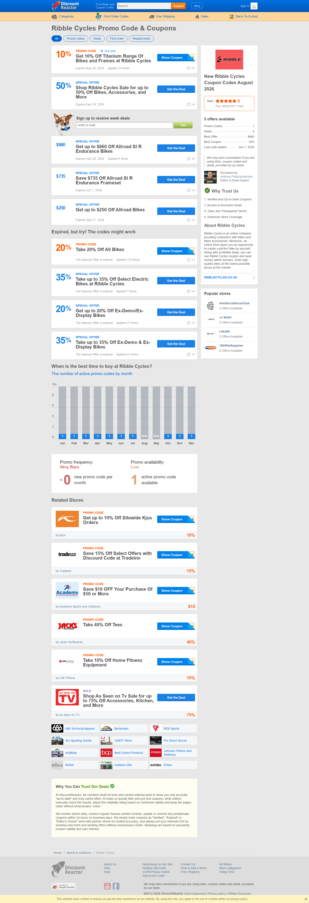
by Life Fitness (65, 678)
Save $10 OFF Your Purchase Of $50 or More (117, 591)
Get (183, 125)
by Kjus (60, 535)
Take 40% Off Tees (102, 624)
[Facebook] (116, 886)
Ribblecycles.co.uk (220, 277)
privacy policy (239, 898)
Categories (66, 16)
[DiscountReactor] (65, 5)
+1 (193, 68)
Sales (205, 16)
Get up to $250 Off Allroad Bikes (110, 209)
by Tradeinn (63, 571)
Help (107, 872)
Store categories (230, 868)
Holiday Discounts (154, 868)
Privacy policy (216, 893)
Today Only (226, 872)
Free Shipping (165, 16)
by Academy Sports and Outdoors (78, 606)
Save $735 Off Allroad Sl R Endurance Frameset (104, 180)
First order (117, 38)
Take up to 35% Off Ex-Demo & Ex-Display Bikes (113, 345)
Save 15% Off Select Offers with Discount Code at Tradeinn (117, 556)
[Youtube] (108, 886)
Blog (197, 6)
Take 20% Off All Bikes (100, 249)
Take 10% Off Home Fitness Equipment (112, 663)
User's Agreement (195, 893)
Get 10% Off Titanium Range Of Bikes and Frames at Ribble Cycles (113, 58)
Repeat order (141, 38)
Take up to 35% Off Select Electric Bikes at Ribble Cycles (112, 281)
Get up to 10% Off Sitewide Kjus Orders (117, 520)
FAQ (107, 868)
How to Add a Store (193, 868)
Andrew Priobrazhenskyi (237, 176)
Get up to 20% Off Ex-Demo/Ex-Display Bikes (109, 313)
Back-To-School (247, 16)
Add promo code (154, 875)
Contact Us (188, 864)
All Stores (225, 864)
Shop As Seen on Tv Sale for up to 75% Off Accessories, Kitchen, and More (118, 700)
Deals (97, 38)
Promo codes (76, 38)
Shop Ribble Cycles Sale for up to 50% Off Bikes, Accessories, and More (112, 92)
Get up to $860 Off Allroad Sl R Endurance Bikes (109, 149)
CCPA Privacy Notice (156, 872)
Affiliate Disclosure (239, 893)
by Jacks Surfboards (69, 642)
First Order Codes (116, 16)
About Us (110, 864)
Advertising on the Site (157, 864)
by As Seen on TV (67, 715)
